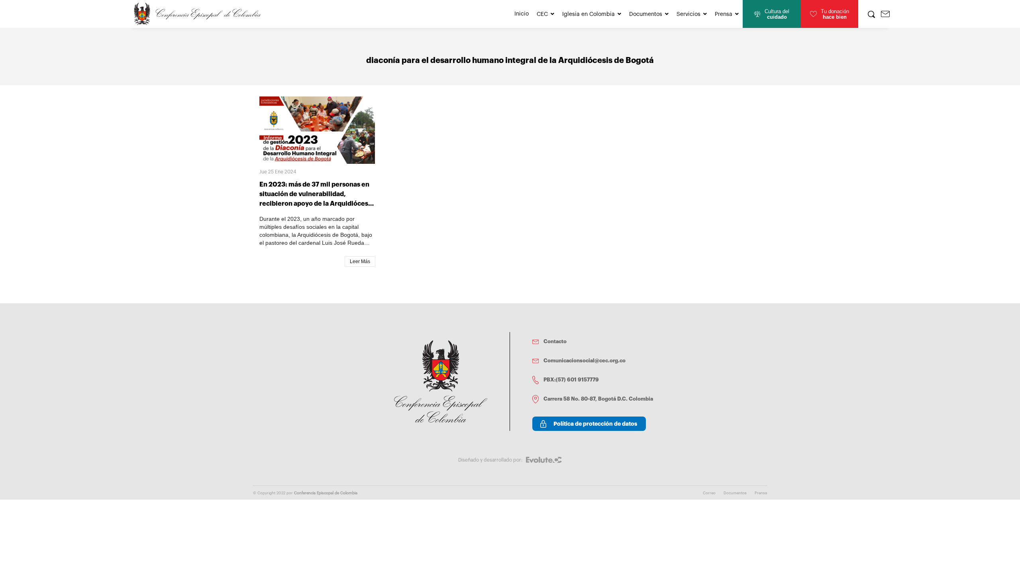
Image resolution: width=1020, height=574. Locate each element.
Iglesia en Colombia (588, 14)
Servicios (688, 14)
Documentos (645, 14)
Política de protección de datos (595, 424)
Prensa (723, 14)
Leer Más (360, 261)
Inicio (521, 14)
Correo (709, 493)
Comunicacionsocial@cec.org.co (584, 360)
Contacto (555, 341)
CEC (542, 14)
